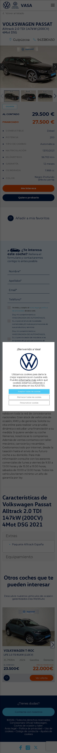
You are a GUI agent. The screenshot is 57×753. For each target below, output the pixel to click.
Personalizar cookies (29, 403)
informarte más (27, 380)
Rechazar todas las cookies (29, 397)
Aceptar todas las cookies (29, 391)
